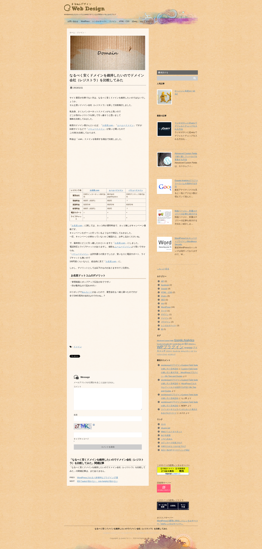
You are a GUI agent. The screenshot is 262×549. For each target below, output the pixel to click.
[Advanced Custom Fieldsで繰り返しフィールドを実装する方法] (164, 159)
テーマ (164, 311)
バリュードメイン (96, 129)
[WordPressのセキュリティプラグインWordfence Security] (164, 244)
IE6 (186, 343)
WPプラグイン (170, 347)
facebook (165, 285)
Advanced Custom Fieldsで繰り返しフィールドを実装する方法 (186, 156)
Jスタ (163, 424)
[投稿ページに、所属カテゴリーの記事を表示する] (164, 216)
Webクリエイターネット (171, 431)
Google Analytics (184, 340)
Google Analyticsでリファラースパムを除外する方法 (186, 183)
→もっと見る (163, 269)
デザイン (149, 21)
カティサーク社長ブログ (171, 443)
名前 (76, 415)
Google (164, 289)
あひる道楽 (166, 435)
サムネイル (176, 351)
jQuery (134, 21)
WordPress (85, 21)
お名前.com (107, 125)
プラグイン (166, 322)
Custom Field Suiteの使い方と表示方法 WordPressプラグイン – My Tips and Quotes (179, 372)
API (162, 281)
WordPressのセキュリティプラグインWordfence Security (186, 241)
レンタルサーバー (99, 21)
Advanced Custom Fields (165, 340)
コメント (77, 386)
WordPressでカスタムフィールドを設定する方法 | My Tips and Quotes (178, 387)
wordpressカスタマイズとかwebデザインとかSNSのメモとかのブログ (131, 533)
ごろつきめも (166, 439)
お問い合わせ (73, 21)
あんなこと (87, 292)
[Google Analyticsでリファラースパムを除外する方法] (164, 186)
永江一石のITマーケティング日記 (175, 450)
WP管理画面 (188, 348)
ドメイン (112, 21)
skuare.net (165, 428)
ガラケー (169, 351)
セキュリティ (185, 351)
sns (141, 21)
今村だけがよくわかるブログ (173, 446)
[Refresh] (93, 425)
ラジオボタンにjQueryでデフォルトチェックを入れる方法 (186, 126)
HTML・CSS (124, 21)
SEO (163, 300)
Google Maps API (178, 344)
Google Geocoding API (164, 344)
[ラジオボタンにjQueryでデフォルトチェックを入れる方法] (164, 129)
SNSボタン (192, 344)
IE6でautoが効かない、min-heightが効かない (97, 481)
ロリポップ (171, 354)
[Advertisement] (92, 164)
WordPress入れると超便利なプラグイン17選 (97, 477)
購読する (164, 72)
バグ (191, 351)
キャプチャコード (81, 439)
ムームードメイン (125, 125)
